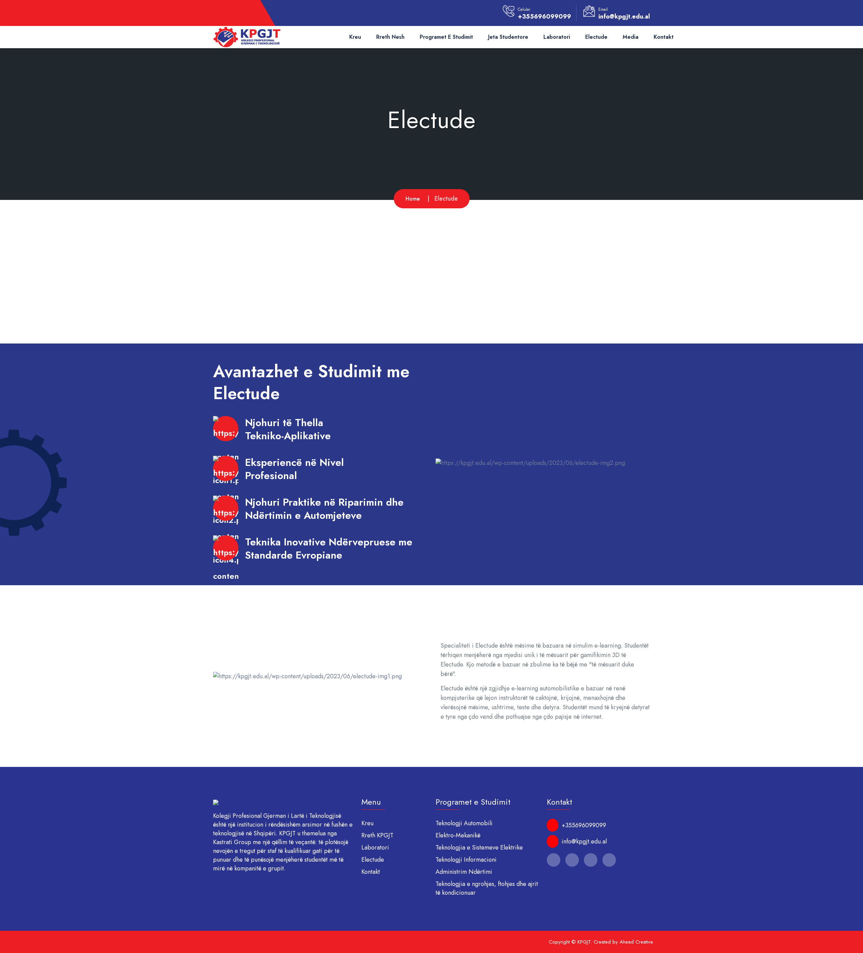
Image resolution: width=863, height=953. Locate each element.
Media (630, 37)
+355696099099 (544, 16)
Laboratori (556, 37)
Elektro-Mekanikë (458, 835)
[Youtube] (254, 13)
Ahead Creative (636, 942)
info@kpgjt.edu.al (624, 16)
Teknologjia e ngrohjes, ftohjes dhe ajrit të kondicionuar (487, 888)
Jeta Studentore (508, 37)
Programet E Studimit (446, 37)
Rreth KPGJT (377, 835)
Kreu (355, 37)
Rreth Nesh (390, 37)
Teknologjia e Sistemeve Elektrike (479, 847)
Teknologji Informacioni (466, 859)
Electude (596, 37)
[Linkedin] (243, 13)
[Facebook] (220, 13)
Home (413, 199)
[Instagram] (232, 13)
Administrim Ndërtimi (464, 871)
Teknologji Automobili (464, 823)
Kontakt (664, 37)
